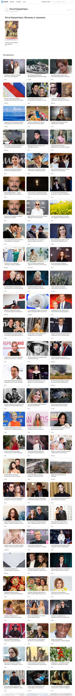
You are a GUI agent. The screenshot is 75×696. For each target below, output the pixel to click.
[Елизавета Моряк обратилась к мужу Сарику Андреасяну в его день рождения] (37, 587)
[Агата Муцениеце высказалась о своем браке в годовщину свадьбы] (14, 235)
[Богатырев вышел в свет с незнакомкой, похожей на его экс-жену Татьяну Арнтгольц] (37, 94)
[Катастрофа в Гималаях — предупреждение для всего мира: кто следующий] (37, 70)
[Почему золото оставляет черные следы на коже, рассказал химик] (14, 540)
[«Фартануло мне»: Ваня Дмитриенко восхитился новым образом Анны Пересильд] (61, 141)
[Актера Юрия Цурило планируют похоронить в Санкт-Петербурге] (61, 681)
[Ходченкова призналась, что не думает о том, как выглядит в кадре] (37, 376)
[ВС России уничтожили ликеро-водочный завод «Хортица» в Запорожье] (61, 376)
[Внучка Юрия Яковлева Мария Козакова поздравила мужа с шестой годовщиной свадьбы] (14, 164)
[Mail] (2, 2)
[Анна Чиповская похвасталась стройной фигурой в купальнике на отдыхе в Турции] (37, 658)
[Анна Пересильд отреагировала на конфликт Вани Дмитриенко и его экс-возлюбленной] (14, 329)
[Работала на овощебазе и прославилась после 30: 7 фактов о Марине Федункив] (61, 587)
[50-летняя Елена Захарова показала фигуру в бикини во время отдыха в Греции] (61, 258)
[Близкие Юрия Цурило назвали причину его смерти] (14, 211)
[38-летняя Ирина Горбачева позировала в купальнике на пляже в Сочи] (37, 446)
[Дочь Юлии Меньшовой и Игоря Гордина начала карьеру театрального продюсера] (61, 164)
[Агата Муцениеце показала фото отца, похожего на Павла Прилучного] (61, 493)
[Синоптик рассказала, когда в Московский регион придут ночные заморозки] (61, 399)
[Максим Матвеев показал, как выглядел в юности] (37, 141)
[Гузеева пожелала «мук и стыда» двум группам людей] (61, 423)
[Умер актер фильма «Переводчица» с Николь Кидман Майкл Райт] (61, 634)
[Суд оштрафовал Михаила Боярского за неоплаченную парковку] (14, 634)
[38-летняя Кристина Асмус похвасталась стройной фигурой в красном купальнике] (14, 446)
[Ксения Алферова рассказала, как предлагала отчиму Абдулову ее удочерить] (14, 399)
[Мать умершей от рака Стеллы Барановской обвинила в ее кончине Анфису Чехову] (61, 235)
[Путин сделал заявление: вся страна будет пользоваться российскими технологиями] (37, 681)
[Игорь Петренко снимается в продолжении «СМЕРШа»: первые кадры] (14, 681)
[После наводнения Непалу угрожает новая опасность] (37, 470)
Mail (2, 694)
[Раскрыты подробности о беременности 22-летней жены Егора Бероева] (61, 611)
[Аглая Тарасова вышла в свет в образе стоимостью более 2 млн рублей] (14, 517)
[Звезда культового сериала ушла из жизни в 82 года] (37, 352)
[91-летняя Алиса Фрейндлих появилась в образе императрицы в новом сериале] (61, 188)
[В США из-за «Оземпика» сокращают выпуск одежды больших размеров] (14, 258)
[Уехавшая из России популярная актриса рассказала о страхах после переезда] (14, 352)
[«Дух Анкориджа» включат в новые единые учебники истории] (61, 352)
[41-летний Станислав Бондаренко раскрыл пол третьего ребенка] (14, 493)
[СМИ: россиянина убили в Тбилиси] (61, 470)
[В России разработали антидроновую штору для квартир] (14, 564)
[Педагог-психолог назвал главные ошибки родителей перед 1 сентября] (61, 446)
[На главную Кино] (5, 2)
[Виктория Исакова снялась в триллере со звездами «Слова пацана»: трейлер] (14, 658)
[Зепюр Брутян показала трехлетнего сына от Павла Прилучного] (14, 470)
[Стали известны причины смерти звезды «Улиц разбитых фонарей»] (37, 188)
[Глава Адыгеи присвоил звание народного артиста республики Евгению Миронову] (14, 376)
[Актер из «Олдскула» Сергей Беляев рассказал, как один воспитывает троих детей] (37, 117)
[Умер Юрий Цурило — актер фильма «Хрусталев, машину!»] (14, 188)
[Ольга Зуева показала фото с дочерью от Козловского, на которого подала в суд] (61, 517)
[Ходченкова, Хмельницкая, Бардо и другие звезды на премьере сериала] (61, 540)
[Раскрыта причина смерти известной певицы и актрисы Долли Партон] (37, 282)
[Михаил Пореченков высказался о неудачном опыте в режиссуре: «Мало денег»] (61, 329)
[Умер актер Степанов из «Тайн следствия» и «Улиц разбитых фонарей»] (37, 164)
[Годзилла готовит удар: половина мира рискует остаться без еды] (14, 117)
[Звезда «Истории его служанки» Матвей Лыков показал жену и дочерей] (61, 564)
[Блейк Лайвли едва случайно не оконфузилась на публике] (37, 329)
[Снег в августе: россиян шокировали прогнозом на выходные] (61, 282)
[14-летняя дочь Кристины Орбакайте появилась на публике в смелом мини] (37, 540)
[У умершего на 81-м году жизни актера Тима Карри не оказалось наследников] (37, 493)
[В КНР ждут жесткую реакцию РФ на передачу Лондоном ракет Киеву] (14, 141)
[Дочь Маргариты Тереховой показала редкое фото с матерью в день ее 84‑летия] (61, 70)
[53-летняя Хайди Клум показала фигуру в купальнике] (37, 399)
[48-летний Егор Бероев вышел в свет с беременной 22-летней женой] (37, 517)
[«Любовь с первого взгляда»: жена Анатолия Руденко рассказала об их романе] (14, 70)
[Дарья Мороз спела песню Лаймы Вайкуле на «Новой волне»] (37, 211)
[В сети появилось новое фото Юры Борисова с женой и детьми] (14, 282)
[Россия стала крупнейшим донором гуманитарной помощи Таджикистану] (14, 94)
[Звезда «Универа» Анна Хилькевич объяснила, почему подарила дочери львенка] (14, 611)
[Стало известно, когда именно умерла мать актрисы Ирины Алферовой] (37, 634)
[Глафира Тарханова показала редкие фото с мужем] (61, 117)
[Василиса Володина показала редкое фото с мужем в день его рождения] (14, 423)
